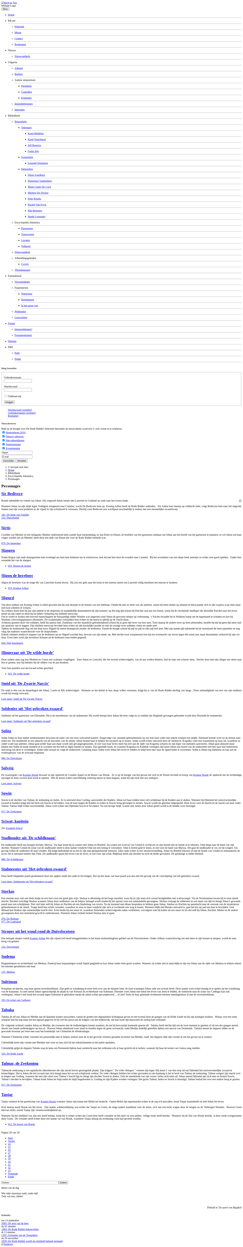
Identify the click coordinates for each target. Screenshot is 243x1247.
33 (9, 1170)
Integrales (20, 109)
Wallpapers (20, 311)
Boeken (19, 74)
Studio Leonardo (36, 216)
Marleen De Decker (38, 192)
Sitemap (12, 341)
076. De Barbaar (10, 918)
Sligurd (7, 598)
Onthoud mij (14, 396)
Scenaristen (27, 157)
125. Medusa (8, 972)
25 (9, 1147)
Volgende (13, 1173)
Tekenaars (26, 127)
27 (9, 1153)
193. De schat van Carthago (15, 1000)
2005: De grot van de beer (15, 1223)
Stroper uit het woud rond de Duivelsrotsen (38, 931)
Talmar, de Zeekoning (19, 1063)
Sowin (6, 793)
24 (9, 1144)
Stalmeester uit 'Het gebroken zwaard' (34, 869)
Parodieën (26, 86)
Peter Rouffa (34, 198)
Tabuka (7, 1010)
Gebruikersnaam (12, 377)
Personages (27, 228)
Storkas (7, 891)
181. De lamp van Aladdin (15, 514)
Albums (19, 68)
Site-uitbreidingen (15, 440)
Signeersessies (13, 444)
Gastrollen (26, 92)
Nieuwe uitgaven (15, 436)
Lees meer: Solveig (11, 783)
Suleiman (9, 981)
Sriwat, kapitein (14, 821)
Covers (25, 264)
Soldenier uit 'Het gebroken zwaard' (32, 708)
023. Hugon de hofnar (19, 565)
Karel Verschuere (37, 139)
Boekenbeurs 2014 (15, 432)
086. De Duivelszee (11, 758)
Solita (6, 731)
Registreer (13, 415)
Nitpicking (26, 293)
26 (9, 1150)
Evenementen (13, 448)
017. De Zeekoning (11, 811)
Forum (11, 323)
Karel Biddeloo (36, 133)
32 (9, 1167)
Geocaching (21, 317)
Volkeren (26, 246)
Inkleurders (27, 169)
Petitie (18, 359)
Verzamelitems (22, 281)
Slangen (8, 550)
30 (9, 1161)
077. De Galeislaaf (11, 921)
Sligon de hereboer (17, 575)
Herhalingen (27, 299)
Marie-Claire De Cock (39, 186)
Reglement (20, 44)
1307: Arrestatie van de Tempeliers (19, 1235)
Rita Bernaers (35, 210)
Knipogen (26, 97)
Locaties (25, 240)
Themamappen (22, 270)
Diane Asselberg (36, 175)
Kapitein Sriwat (14, 828)
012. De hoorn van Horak (21, 1124)
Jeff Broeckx (34, 145)
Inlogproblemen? (23, 329)
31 (9, 1164)
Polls (17, 353)
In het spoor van (29, 305)
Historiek (19, 26)
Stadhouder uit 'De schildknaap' (28, 838)
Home (11, 14)
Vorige (11, 1141)
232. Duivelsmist (10, 517)
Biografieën (21, 121)
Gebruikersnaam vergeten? (22, 412)
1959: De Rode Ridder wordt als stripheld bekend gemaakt (32, 1241)
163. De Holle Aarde (12, 1053)
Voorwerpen (27, 234)
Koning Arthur (37, 938)
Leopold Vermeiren (38, 163)
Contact (19, 38)
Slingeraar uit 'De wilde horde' (27, 652)
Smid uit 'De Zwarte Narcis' (25, 683)
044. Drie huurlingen (12, 643)
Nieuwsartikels (22, 56)
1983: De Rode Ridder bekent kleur (20, 1229)
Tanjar (7, 1094)
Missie (18, 32)
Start (10, 1138)
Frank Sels (33, 151)
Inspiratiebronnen (24, 103)
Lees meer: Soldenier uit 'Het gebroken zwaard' (26, 721)
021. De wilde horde (18, 673)
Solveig (7, 768)
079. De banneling (11, 543)
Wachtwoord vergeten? (20, 410)
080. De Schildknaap (12, 859)
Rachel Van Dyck (37, 204)
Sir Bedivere (12, 493)
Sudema (8, 956)
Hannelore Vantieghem (40, 181)
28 (9, 1156)
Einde (11, 1176)
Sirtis (5, 528)
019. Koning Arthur (18, 588)
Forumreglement (23, 335)
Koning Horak (30, 775)
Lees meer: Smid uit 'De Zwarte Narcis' (21, 699)
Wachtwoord (10, 386)
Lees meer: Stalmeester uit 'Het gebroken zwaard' (27, 881)
